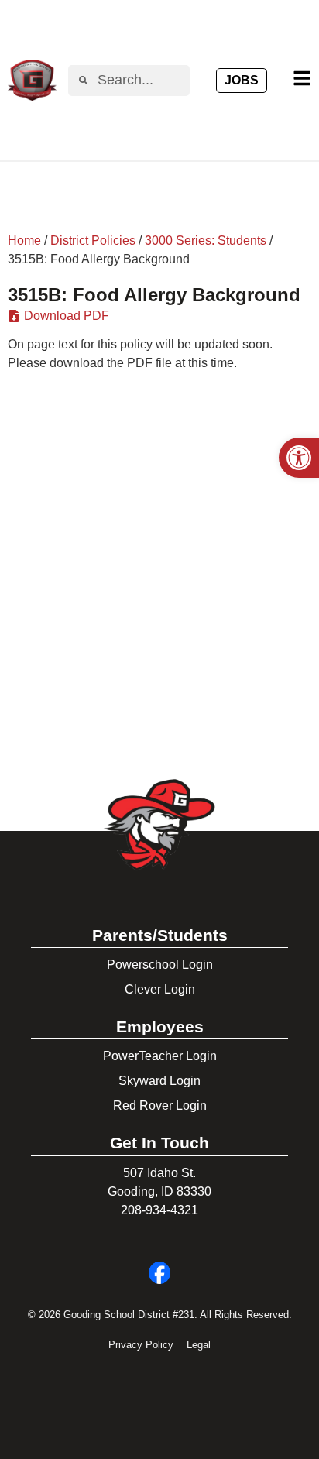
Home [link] (24, 240)
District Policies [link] (92, 240)
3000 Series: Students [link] (205, 240)
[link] (299, 458)
